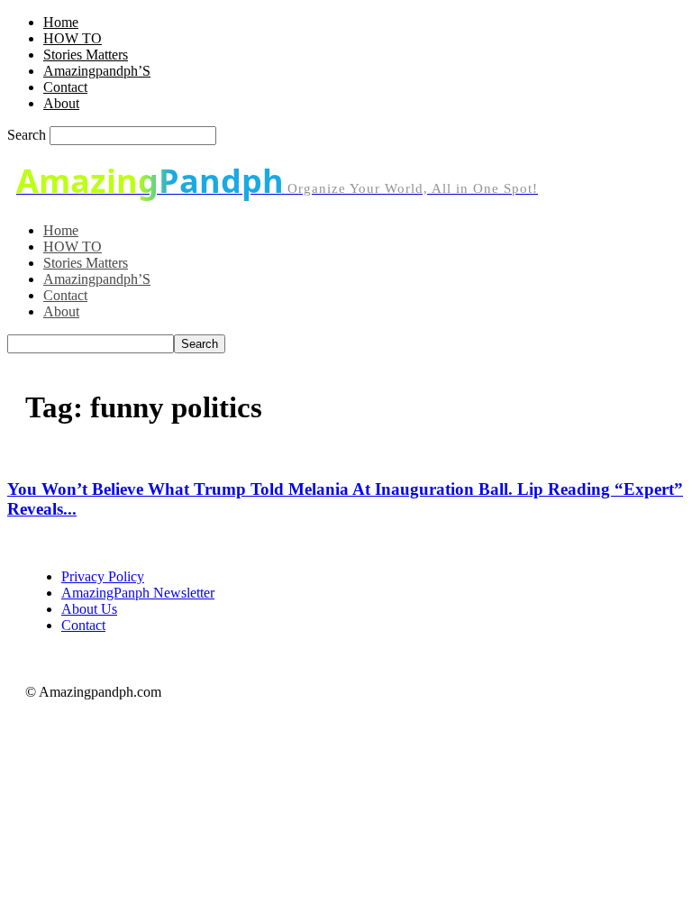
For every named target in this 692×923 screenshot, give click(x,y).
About (61, 103)
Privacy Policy (102, 576)
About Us (89, 609)
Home (60, 22)
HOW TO (72, 38)
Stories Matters (85, 54)
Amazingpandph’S (96, 70)
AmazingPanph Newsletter (137, 592)
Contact (65, 87)
